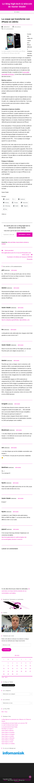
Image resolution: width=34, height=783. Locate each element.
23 (12, 671)
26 (25, 671)
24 (17, 671)
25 (21, 671)
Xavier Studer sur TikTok (7, 741)
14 (3, 668)
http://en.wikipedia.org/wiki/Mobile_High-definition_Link (15, 320)
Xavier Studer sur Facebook (8, 732)
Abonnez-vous (25, 234)
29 (8, 674)
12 (25, 665)
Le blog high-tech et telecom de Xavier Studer (17, 779)
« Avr (3, 677)
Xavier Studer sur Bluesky (8, 730)
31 (17, 674)
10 (17, 665)
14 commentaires (8, 29)
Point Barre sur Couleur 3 (7, 728)
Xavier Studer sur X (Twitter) (8, 743)
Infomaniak (27, 780)
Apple (9, 242)
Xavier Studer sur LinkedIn (8, 736)
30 (12, 674)
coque (17, 242)
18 (21, 668)
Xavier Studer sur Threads (8, 739)
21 (3, 671)
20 (30, 668)
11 (21, 665)
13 (30, 665)
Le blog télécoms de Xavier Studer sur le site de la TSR (14, 723)
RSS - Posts (4, 711)
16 (12, 668)
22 (8, 671)
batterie (13, 242)
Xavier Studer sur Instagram (8, 734)
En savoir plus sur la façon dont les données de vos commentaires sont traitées (16, 591)
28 (3, 674)
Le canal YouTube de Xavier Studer (10, 725)
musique (4, 243)
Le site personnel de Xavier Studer (9, 726)
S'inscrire (6, 649)
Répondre (14, 270)
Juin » (6, 677)
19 (25, 668)
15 (8, 668)
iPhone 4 (21, 242)
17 (17, 668)
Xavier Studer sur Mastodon (8, 738)
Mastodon (17, 781)
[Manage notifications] (30, 777)
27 (30, 671)
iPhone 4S (26, 242)
